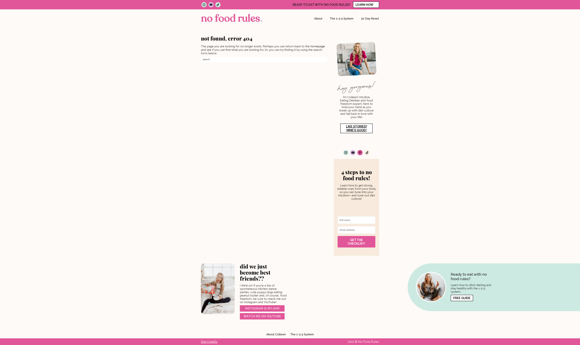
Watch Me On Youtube (262, 316)
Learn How (364, 5)
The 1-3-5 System (302, 334)
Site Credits (209, 341)
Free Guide (461, 298)
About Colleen (276, 334)
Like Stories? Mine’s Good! (356, 128)
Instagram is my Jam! (262, 308)
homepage (317, 46)
